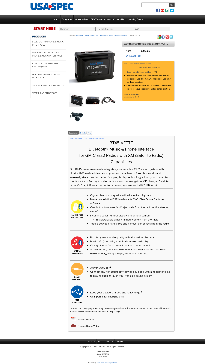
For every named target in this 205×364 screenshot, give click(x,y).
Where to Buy (81, 19)
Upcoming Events (135, 19)
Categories (67, 19)
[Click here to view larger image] (94, 66)
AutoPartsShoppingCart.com (107, 363)
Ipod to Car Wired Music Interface (46, 76)
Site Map (119, 341)
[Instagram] (167, 12)
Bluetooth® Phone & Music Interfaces (113, 35)
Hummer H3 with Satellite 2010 (86, 35)
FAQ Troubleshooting (100, 19)
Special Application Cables (47, 85)
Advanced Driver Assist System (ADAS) (46, 65)
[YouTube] (162, 12)
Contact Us (118, 19)
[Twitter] (172, 12)
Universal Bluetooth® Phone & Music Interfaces (47, 54)
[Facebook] (158, 12)
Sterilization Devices (44, 93)
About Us (91, 341)
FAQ (99, 341)
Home (54, 19)
